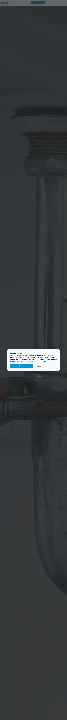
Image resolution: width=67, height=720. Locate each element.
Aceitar (21, 366)
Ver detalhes (38, 366)
